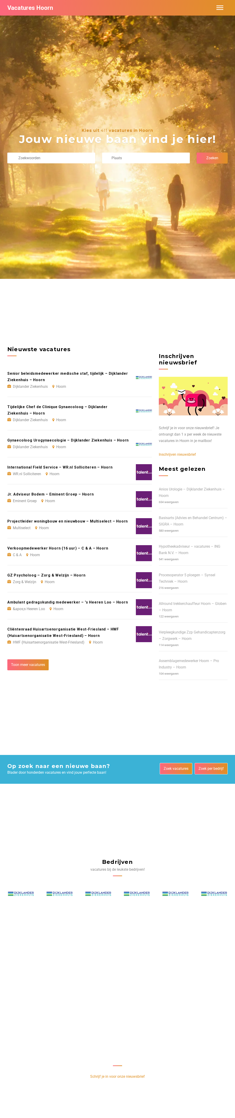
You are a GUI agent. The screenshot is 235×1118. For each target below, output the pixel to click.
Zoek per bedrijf (211, 768)
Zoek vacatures (176, 768)
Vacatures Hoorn (30, 8)
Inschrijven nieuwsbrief (177, 454)
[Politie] (21, 895)
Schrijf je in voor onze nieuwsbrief (117, 1076)
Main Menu (219, 7)
